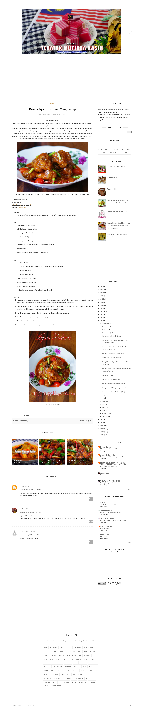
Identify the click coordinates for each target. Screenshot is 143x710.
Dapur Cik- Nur (105, 447)
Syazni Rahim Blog (107, 518)
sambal (66, 682)
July (103, 398)
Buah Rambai (104, 528)
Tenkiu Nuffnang (108, 375)
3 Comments (16, 416)
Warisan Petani (106, 526)
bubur (60, 670)
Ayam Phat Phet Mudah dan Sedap (79, 461)
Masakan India (60, 659)
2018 (102, 311)
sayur (74, 682)
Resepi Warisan (57, 667)
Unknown (25, 486)
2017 (102, 314)
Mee (60, 663)
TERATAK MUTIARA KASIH (110, 481)
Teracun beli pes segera (108, 504)
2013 (102, 422)
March (104, 410)
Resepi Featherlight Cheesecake (113, 353)
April (104, 407)
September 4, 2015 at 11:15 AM (30, 512)
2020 (102, 305)
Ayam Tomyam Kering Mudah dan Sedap (23, 461)
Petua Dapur (93, 663)
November (106, 327)
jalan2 (90, 670)
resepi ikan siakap (50, 682)
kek (96, 670)
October (105, 330)
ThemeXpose (30, 705)
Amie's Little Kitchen (108, 455)
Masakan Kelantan (50, 663)
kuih (62, 674)
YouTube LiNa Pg (49, 670)
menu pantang (68, 678)
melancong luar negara (52, 678)
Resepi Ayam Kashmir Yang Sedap (113, 383)
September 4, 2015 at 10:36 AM (30, 489)
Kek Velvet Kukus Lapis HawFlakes (70, 655)
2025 (102, 290)
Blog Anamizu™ (105, 534)
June (104, 401)
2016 (102, 317)
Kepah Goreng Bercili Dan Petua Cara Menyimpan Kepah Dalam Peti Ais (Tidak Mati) (119, 225)
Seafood (68, 667)
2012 (102, 426)
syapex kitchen (105, 473)
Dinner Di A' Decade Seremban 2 (111, 512)
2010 (102, 432)
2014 (102, 419)
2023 (102, 296)
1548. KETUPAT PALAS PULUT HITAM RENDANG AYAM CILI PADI (113, 466)
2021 (102, 302)
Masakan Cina (48, 659)
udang (46, 686)
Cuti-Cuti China (58, 651)
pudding (89, 678)
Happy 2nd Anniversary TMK (117, 212)
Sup (84, 667)
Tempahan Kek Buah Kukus (111, 336)
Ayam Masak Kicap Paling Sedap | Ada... (51, 461)
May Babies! (104, 536)
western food (56, 686)
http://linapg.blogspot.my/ (21, 205)
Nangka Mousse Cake (107, 475)
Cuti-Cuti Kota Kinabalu (73, 651)
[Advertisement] (72, 80)
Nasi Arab (83, 663)
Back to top (126, 705)
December (106, 324)
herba (83, 670)
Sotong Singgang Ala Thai (116, 166)
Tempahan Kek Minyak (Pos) (111, 358)
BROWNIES (53, 648)
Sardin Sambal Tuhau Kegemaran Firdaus (113, 457)
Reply (91, 498)
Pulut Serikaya (112, 177)
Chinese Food (88, 648)
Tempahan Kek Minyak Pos (111, 379)
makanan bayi (77, 674)
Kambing (53, 655)
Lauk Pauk (87, 655)
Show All (129, 489)
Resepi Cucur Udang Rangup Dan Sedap (116, 388)
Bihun (61, 648)
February (105, 413)
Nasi (75, 663)
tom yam (92, 682)
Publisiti (47, 667)
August (105, 395)
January (105, 416)
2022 (102, 299)
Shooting (77, 667)
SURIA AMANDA (106, 510)
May (103, 404)
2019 (102, 308)
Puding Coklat (112, 189)
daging (67, 670)
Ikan (45, 655)
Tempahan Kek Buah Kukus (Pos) (113, 392)
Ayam (52, 103)
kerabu (46, 674)
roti (60, 682)
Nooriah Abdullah (28, 516)
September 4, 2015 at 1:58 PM (30, 535)
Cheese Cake (77, 648)
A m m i (103, 502)
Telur (90, 667)
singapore (82, 682)
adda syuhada (27, 532)
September (106, 333)
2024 (102, 293)
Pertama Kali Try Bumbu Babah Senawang (114, 520)
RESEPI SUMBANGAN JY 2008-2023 (113, 463)
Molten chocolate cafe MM (109, 449)
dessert (75, 670)
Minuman (68, 663)
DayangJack (22, 207)
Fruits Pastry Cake (90, 651)
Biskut (68, 648)
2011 (102, 429)
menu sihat (79, 678)
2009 (102, 435)
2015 (102, 320)
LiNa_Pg (24, 509)
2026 (102, 287)
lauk (68, 674)
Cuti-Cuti (47, 651)
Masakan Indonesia (74, 659)
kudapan (55, 674)
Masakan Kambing (90, 659)
